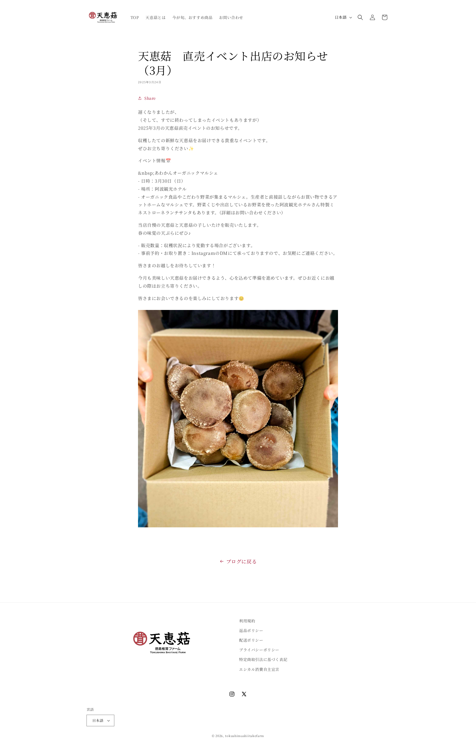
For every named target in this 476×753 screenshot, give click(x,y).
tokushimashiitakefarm (244, 735)
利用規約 (247, 621)
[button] (360, 17)
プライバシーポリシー (259, 649)
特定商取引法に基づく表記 (263, 659)
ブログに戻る (241, 561)
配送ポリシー (251, 640)
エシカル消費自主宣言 (259, 669)
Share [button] (150, 98)
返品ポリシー (251, 630)
